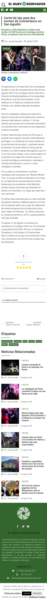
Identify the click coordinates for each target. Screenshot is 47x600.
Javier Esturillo (15, 41)
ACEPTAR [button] (27, 593)
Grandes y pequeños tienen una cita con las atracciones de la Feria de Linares (33, 465)
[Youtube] (11, 9)
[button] (3, 3)
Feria (25, 341)
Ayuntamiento (7, 341)
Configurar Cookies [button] (37, 597)
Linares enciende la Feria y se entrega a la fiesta (32, 367)
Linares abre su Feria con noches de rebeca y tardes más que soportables (33, 441)
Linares (38, 341)
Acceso (42, 279)
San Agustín (13, 344)
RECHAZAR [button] (37, 593)
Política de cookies (12, 593)
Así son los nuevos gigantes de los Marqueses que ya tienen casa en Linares (32, 489)
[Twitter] (6, 9)
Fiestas (6, 48)
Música (4, 344)
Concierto (17, 341)
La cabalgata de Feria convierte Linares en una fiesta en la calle (33, 391)
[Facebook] (2, 9)
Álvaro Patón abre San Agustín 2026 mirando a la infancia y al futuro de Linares (33, 417)
